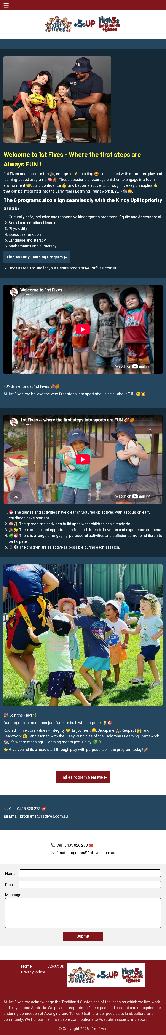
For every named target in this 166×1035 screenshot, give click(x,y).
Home (26, 966)
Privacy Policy (33, 972)
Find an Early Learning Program (35, 257)
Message (13, 895)
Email (9, 884)
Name (10, 873)
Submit (83, 936)
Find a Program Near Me (81, 777)
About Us (56, 966)
